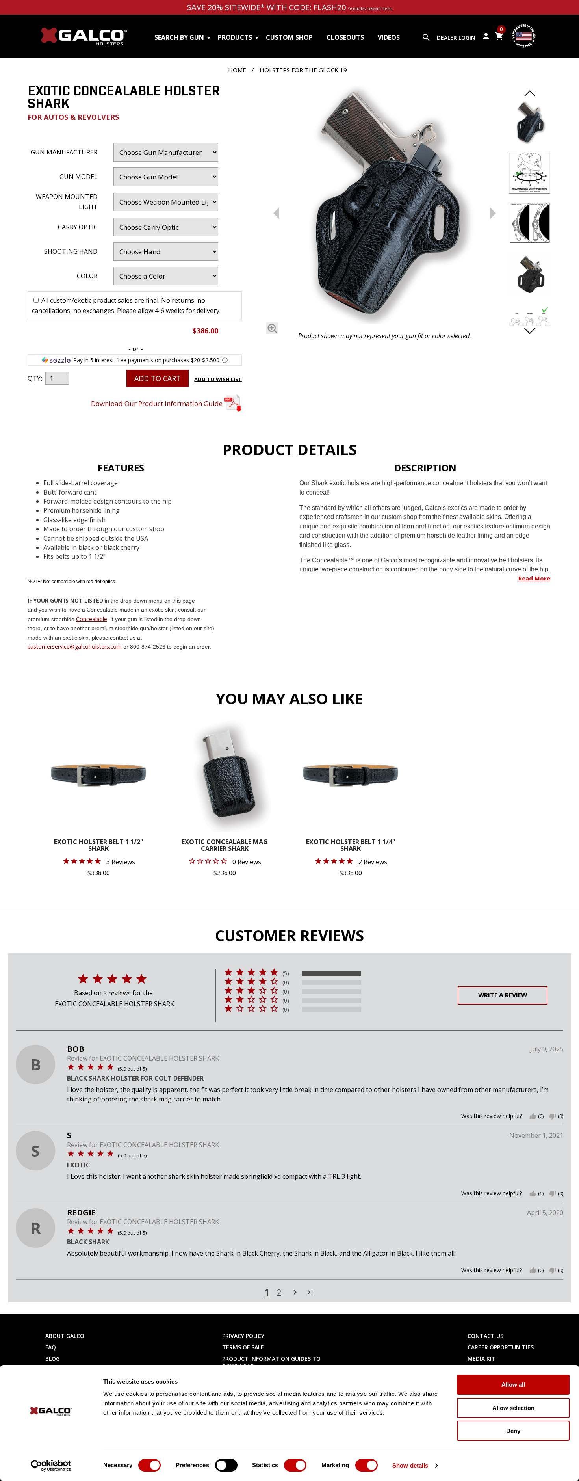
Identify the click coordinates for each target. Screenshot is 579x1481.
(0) (285, 982)
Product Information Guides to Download (271, 1362)
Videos (389, 37)
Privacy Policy (243, 1336)
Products (235, 37)
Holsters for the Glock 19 (303, 70)
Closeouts (345, 37)
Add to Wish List (218, 379)
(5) (285, 973)
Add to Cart (157, 378)
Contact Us (485, 1336)
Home (237, 70)
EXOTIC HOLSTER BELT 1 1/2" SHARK (98, 846)
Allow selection (513, 1408)
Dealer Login (456, 37)
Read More (534, 578)
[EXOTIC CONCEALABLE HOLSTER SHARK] (384, 206)
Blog (52, 1358)
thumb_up (532, 1116)
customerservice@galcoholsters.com (75, 646)
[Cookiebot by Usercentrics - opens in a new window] (51, 1466)
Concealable (91, 619)
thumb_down (552, 1116)
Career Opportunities (501, 1347)
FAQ (50, 1347)
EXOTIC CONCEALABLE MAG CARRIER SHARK (225, 846)
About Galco (64, 1336)
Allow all (513, 1384)
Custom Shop (289, 37)
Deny (513, 1430)
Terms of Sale (243, 1347)
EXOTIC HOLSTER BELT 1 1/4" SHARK (350, 846)
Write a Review (502, 995)
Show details (410, 1465)
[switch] (226, 1465)
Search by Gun (179, 37)
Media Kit (481, 1358)
